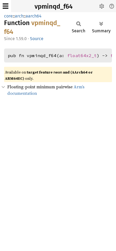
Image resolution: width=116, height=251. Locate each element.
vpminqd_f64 (54, 6)
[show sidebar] (5, 6)
